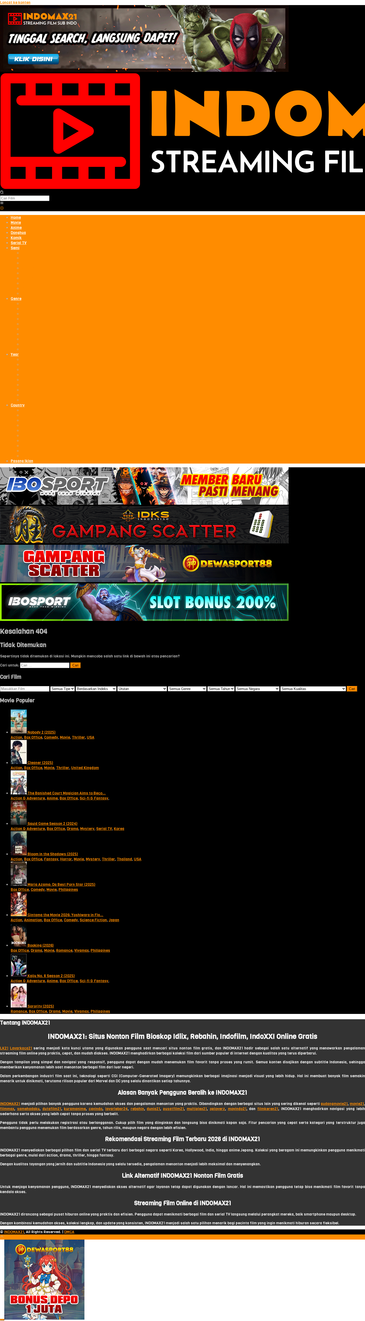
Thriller (78, 737)
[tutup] (2, 1319)
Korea (119, 828)
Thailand (124, 859)
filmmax (7, 1108)
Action (16, 737)
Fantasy (51, 859)
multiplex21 (197, 1108)
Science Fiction (93, 920)
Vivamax (81, 950)
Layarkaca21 (21, 1048)
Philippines (68, 889)
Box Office (33, 737)
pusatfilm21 (173, 1108)
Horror (66, 859)
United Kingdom (85, 767)
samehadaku (28, 1108)
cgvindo (95, 1108)
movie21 (357, 1103)
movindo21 (237, 1108)
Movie (65, 737)
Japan (114, 920)
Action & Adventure (28, 798)
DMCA (69, 1231)
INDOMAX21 (10, 1103)
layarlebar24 (116, 1108)
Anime (52, 798)
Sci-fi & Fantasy (94, 798)
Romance (64, 950)
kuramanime (75, 1108)
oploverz (217, 1108)
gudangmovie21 (334, 1103)
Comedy (51, 737)
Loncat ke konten (15, 2)
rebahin (137, 1108)
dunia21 (153, 1108)
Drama (72, 828)
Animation (33, 920)
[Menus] (2, 203)
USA (90, 737)
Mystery (87, 828)
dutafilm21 (51, 1108)
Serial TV (104, 828)
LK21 (4, 1048)
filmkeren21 (267, 1108)
